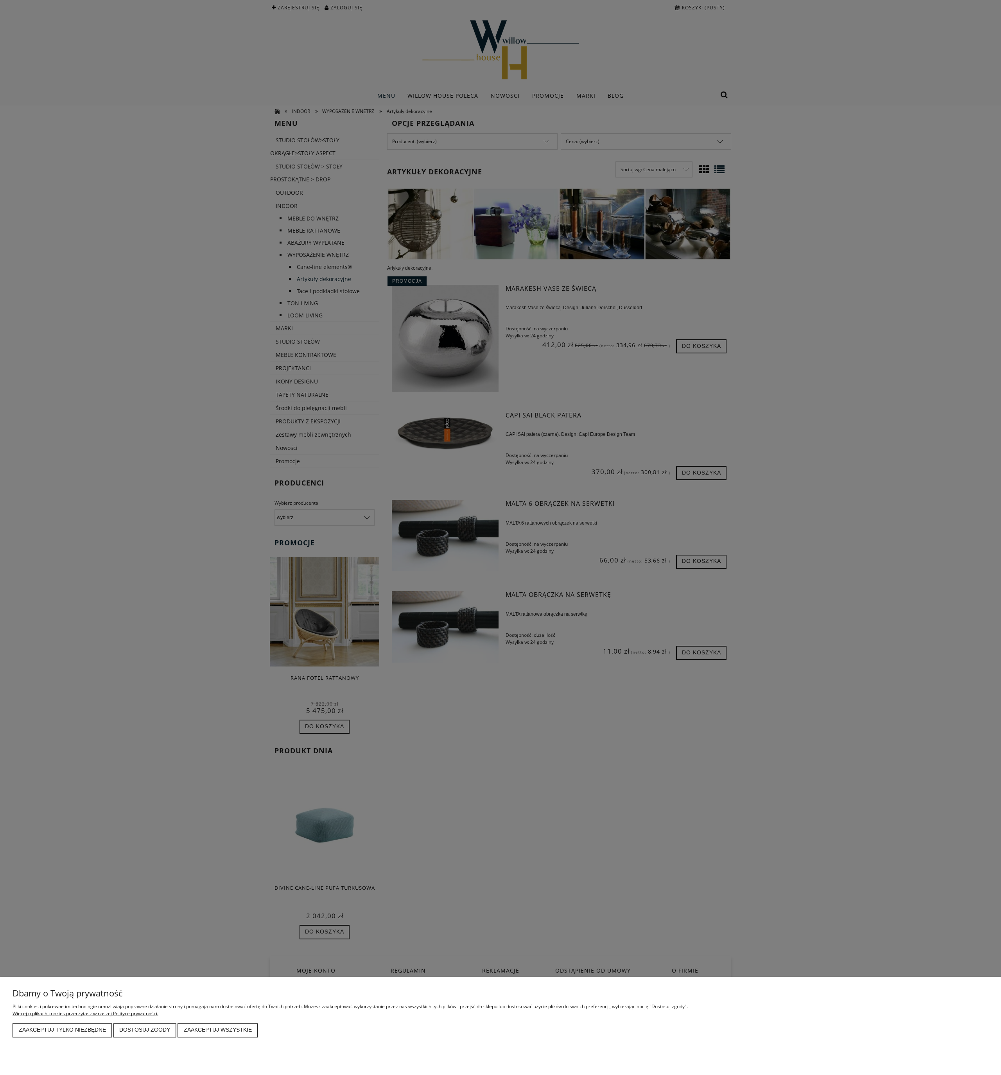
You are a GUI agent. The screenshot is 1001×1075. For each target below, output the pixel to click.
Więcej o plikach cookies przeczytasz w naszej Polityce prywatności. (85, 1013)
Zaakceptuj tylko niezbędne (62, 1030)
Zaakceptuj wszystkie (218, 1030)
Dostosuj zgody (144, 1030)
